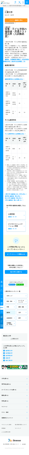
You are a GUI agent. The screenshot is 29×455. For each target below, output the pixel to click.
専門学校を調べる (6, 384)
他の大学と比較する (16, 272)
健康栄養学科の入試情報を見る (14, 79)
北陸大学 (8, 358)
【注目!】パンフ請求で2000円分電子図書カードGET (14, 5)
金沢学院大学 (9, 355)
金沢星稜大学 (9, 353)
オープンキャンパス (21, 301)
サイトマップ (18, 428)
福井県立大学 (9, 350)
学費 (8, 307)
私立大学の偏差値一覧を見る (13, 198)
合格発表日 (9, 318)
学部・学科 (9, 301)
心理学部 (12, 215)
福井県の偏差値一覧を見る (12, 196)
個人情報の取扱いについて (21, 424)
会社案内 (24, 444)
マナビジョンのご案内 (6, 424)
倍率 (19, 318)
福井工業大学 (9, 360)
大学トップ (9, 295)
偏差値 (8, 312)
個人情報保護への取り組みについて (11, 444)
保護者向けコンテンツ (7, 417)
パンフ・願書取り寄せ (16, 20)
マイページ (4, 406)
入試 (19, 312)
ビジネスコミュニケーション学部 (15, 226)
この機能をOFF (15, 338)
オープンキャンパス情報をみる (16, 254)
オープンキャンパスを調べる (9, 389)
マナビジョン (5, 3)
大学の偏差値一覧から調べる (13, 200)
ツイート (13, 284)
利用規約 (3, 428)
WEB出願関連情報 (9, 23)
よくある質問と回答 (6, 432)
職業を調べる (5, 395)
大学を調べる (5, 378)
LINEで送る (20, 284)
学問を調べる (5, 401)
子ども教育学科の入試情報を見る (14, 134)
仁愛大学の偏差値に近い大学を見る (15, 194)
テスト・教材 (5, 412)
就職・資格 (21, 307)
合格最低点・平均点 (9, 323)
